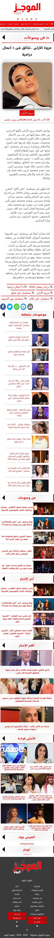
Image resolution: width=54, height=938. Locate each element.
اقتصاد (10, 23)
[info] (22, 19)
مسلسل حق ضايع (21, 292)
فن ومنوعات (34, 37)
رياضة (17, 23)
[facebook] (36, 19)
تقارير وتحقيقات (38, 23)
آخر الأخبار (27, 579)
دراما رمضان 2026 (39, 286)
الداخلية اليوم (25, 23)
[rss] (32, 19)
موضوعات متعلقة (33, 314)
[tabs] (18, 19)
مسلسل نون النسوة (13, 298)
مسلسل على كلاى (39, 298)
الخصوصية (17, 918)
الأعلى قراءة (27, 738)
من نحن (17, 914)
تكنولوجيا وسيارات (37, 914)
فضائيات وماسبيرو (37, 906)
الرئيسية (37, 886)
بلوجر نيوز (16, 910)
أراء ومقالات (16, 902)
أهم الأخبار (26, 645)
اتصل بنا (37, 922)
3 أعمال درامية (15, 286)
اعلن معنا (37, 918)
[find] (27, 19)
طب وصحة (17, 898)
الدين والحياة (37, 902)
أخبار (47, 23)
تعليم (37, 910)
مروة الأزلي (43, 292)
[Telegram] (23, 306)
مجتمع (17, 906)
